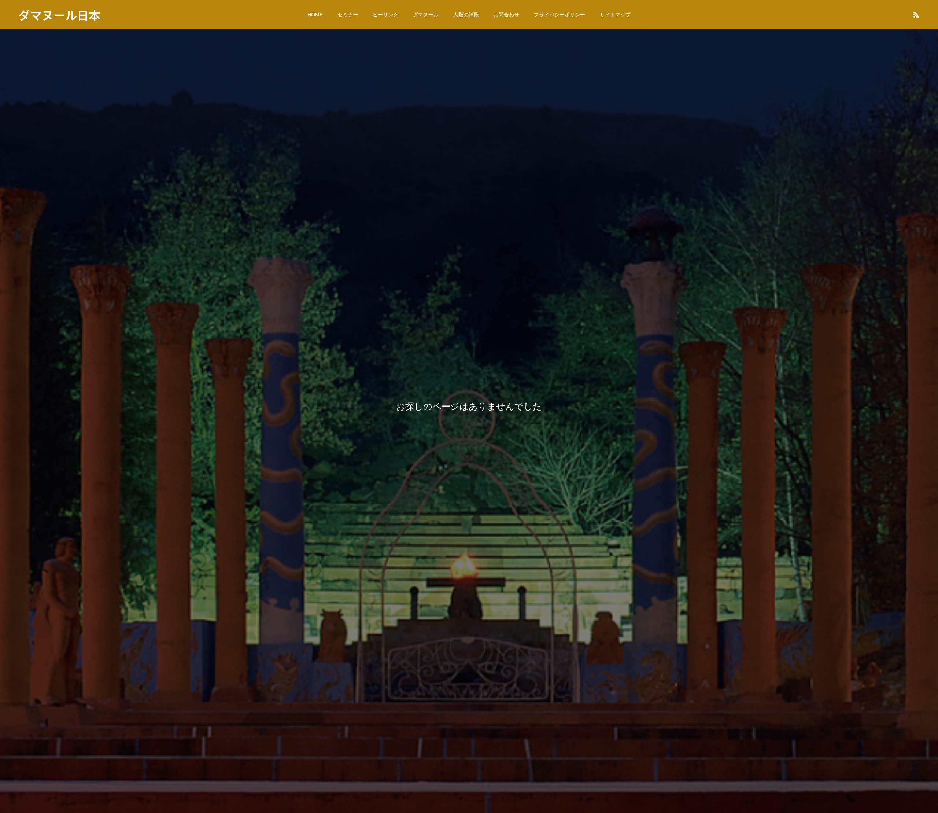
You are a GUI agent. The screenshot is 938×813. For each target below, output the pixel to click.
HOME (315, 15)
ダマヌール (426, 15)
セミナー (347, 15)
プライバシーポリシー (559, 15)
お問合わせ (506, 15)
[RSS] (916, 14)
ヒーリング (385, 15)
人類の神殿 (466, 15)
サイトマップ (615, 15)
